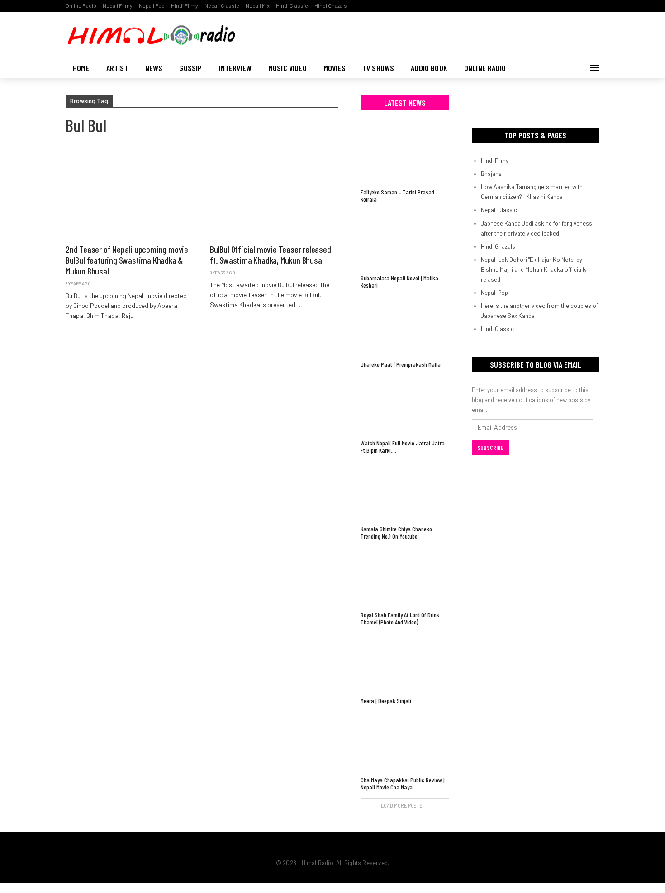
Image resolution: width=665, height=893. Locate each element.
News (154, 68)
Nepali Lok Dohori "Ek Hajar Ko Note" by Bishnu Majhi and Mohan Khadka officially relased (534, 269)
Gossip (190, 68)
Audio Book (429, 68)
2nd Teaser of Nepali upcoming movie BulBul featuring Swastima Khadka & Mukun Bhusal (127, 260)
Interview (235, 68)
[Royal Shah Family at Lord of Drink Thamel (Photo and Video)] (405, 577)
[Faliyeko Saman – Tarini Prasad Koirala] (405, 154)
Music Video (287, 68)
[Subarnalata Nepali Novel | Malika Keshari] (405, 240)
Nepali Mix (258, 5)
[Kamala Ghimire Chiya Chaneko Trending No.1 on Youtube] (405, 491)
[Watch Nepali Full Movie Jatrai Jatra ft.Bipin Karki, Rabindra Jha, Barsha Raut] (405, 405)
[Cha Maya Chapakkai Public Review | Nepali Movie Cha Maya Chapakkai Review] (405, 741)
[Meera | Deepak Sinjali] (405, 663)
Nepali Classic (221, 5)
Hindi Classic (292, 5)
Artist (117, 68)
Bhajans (491, 173)
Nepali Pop (152, 5)
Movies (334, 68)
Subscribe (490, 447)
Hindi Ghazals (330, 5)
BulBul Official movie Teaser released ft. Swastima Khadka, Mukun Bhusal (270, 254)
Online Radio (81, 5)
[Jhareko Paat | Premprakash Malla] (405, 326)
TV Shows (378, 68)
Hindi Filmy (184, 5)
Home (81, 68)
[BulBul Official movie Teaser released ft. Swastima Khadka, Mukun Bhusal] (274, 201)
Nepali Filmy (118, 5)
